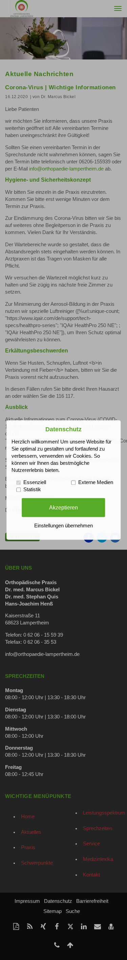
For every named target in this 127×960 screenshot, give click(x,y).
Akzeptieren (63, 507)
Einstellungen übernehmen (63, 526)
